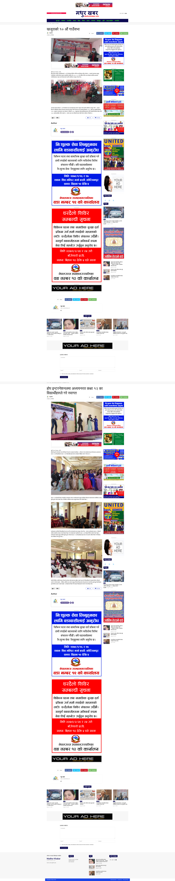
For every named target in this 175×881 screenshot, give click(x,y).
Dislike (98, 117)
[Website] (73, 132)
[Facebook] (120, 13)
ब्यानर (50, 23)
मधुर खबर (51, 32)
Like (89, 117)
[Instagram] (122, 13)
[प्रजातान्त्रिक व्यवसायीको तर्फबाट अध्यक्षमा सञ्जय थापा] (106, 277)
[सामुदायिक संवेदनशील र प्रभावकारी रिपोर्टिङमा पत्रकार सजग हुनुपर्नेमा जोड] (120, 324)
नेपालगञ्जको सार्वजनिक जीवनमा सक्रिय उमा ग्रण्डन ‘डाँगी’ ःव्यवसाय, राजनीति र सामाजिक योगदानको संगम (116, 263)
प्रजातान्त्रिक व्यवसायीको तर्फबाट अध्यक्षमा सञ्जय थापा (117, 276)
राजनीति (105, 279)
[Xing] (61, 310)
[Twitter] (124, 13)
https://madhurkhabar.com (65, 308)
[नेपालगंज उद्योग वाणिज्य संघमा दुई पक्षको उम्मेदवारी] (106, 271)
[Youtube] (126, 13)
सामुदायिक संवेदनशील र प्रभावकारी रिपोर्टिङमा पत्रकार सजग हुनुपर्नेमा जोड (120, 333)
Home (48, 23)
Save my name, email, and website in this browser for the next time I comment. (78, 373)
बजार (104, 219)
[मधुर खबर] (48, 33)
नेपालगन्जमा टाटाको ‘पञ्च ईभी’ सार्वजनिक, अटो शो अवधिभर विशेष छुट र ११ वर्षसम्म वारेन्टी (112, 221)
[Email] (71, 132)
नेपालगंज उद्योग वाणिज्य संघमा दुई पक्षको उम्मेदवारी (117, 270)
